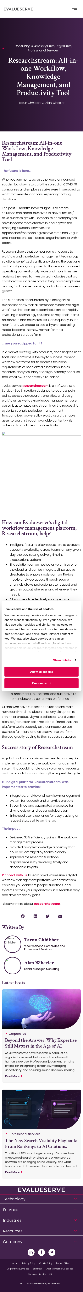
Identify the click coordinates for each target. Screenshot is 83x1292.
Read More (12, 1076)
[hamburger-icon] (74, 9)
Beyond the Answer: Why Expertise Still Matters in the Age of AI (40, 1043)
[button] (22, 916)
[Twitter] (51, 1252)
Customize (39, 683)
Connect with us (14, 875)
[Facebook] (41, 1252)
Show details (62, 660)
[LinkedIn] (31, 1252)
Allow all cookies (41, 671)
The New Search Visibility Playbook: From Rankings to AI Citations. (41, 1143)
